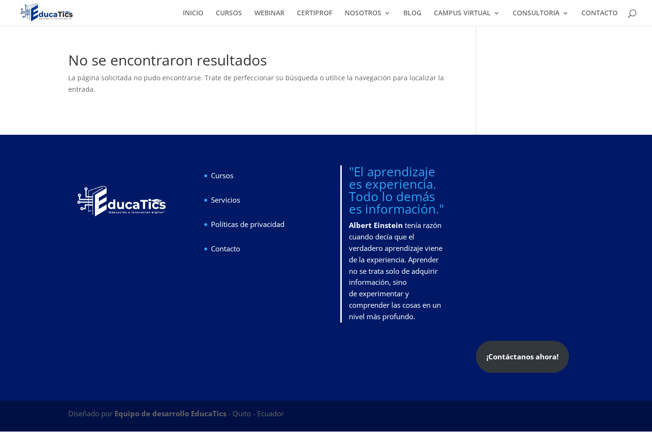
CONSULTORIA (536, 13)
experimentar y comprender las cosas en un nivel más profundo (395, 305)
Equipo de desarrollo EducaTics (171, 413)
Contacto (225, 248)
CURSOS (229, 13)
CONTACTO (599, 13)
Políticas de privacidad (247, 224)
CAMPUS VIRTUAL (462, 13)
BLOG (412, 13)
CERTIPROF (314, 13)
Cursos (222, 175)
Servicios (225, 200)
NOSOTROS (363, 13)
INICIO (193, 13)
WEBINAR (269, 13)
